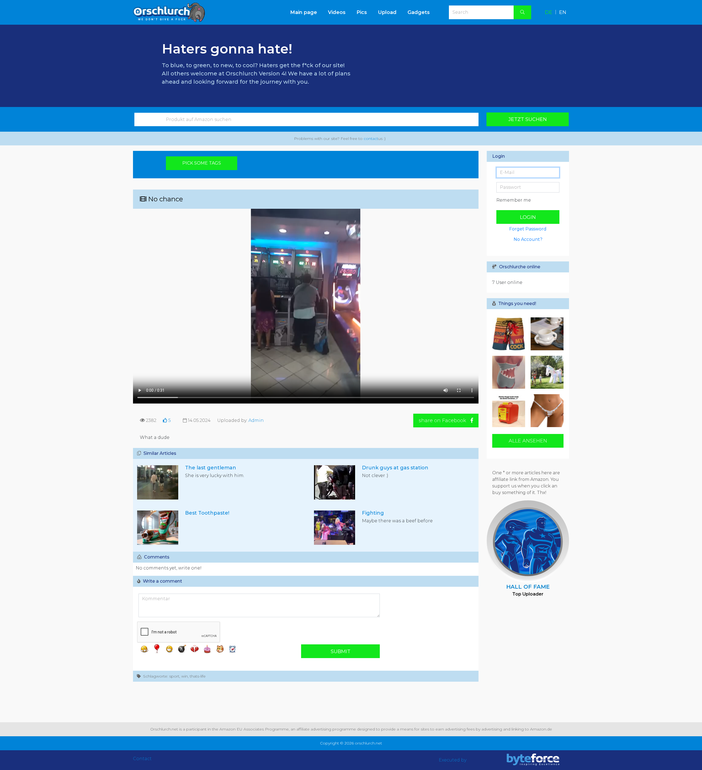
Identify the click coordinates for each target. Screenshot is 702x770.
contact (371, 138)
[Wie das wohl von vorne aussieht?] (510, 372)
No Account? (528, 239)
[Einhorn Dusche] (546, 372)
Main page (306, 12)
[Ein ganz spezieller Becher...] (546, 333)
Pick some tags (201, 163)
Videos (337, 12)
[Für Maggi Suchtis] (510, 410)
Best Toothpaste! (207, 513)
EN (562, 12)
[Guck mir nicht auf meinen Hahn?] (510, 333)
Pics (361, 12)
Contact (142, 758)
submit (340, 651)
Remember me (513, 200)
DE (548, 12)
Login (528, 217)
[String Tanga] (546, 410)
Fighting (373, 513)
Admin (256, 420)
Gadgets (418, 12)
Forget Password (528, 229)
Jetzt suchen (527, 119)
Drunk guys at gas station (395, 468)
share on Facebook (443, 421)
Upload (387, 12)
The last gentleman (210, 468)
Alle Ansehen (528, 441)
